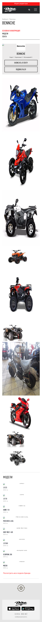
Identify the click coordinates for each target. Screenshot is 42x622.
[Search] (29, 9)
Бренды (13, 19)
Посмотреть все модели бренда (16, 573)
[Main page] (10, 11)
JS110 (5, 499)
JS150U (5, 543)
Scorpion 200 (7, 554)
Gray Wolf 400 (8, 532)
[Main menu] (35, 9)
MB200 (5, 566)
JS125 (5, 487)
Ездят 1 (12, 57)
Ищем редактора (21, 4)
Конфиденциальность (21, 617)
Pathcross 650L (8, 521)
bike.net (24, 614)
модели (5, 33)
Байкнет (5, 19)
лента (4, 36)
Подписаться (21, 69)
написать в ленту (21, 62)
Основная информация (11, 30)
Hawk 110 (6, 510)
